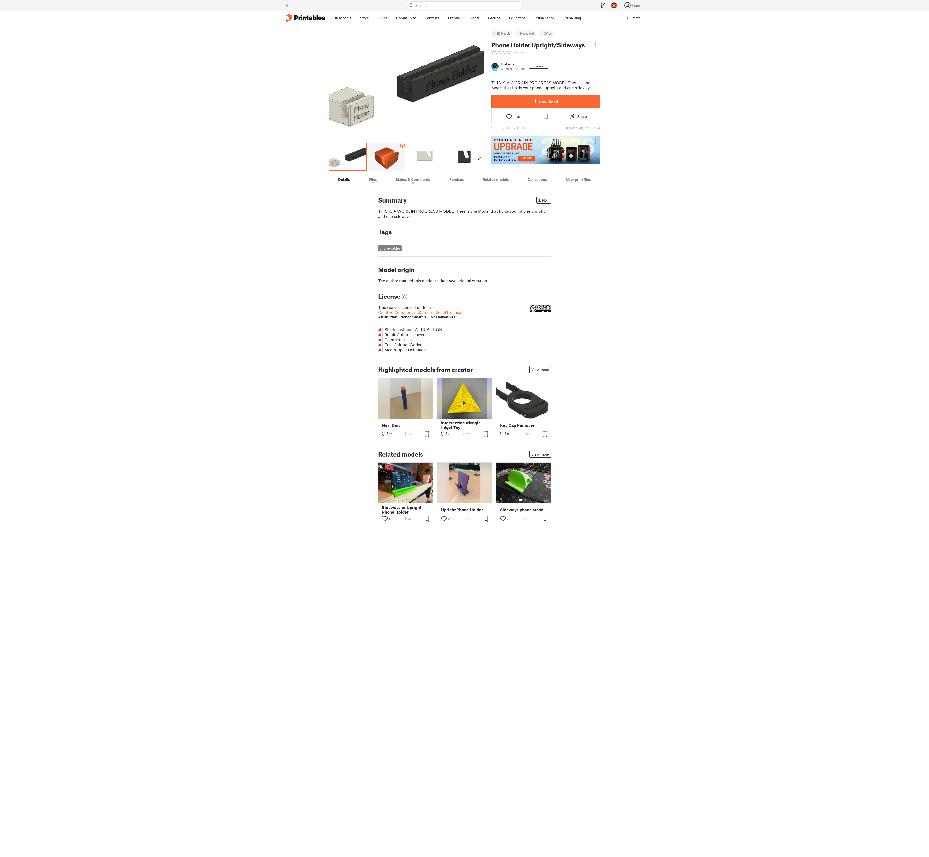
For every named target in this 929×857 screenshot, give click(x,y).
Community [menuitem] (406, 18)
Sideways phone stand (521, 510)
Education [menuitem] (517, 18)
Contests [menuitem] (432, 18)
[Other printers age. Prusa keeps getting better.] (545, 150)
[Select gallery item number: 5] (413, 500)
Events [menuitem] (473, 18)
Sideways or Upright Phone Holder (401, 509)
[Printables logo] (305, 18)
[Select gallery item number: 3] (406, 500)
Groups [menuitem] (494, 18)
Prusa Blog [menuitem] (572, 18)
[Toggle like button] (385, 434)
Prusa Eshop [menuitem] (544, 18)
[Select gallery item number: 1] (521, 415)
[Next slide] (479, 157)
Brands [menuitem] (454, 18)
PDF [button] (545, 200)
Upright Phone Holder (462, 510)
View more (540, 369)
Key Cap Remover (517, 425)
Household (527, 33)
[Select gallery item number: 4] (410, 500)
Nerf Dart (391, 425)
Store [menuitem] (364, 18)
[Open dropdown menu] (595, 44)
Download (548, 101)
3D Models (503, 33)
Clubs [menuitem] (382, 18)
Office (548, 33)
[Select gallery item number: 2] (525, 415)
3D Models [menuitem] (342, 18)
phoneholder (389, 248)
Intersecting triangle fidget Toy (461, 425)
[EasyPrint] (602, 5)
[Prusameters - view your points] (614, 5)
